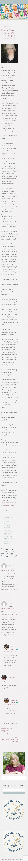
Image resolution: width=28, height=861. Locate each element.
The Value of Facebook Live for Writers (10, 739)
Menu (15, 1)
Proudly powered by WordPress (8, 859)
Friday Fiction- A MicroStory (6, 731)
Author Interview (10, 26)
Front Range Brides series (8, 533)
